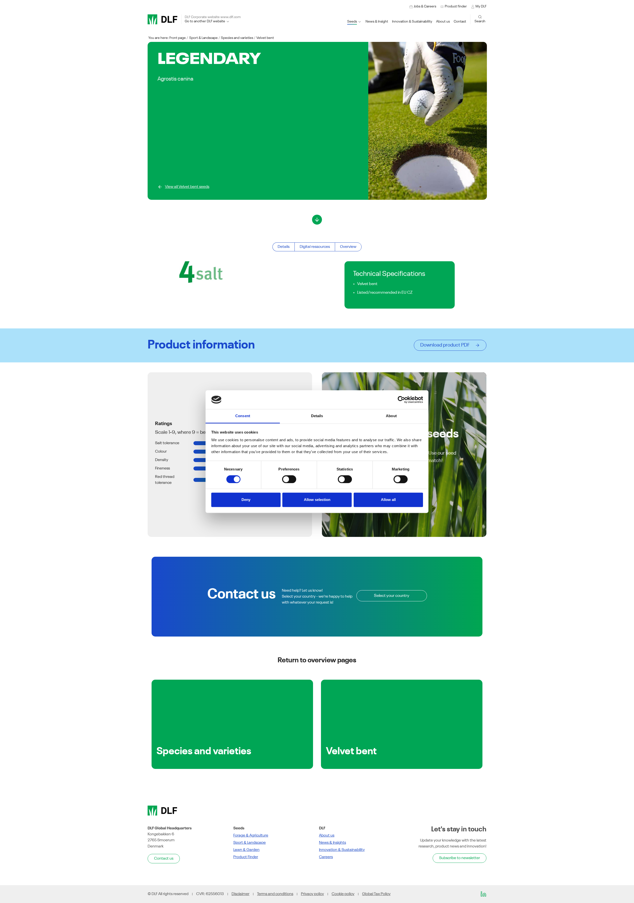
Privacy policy (312, 894)
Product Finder (245, 857)
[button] (412, 21)
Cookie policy (343, 894)
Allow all (388, 500)
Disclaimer (240, 894)
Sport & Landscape (203, 38)
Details (284, 247)
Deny (245, 500)
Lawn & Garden (246, 850)
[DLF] (162, 19)
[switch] (289, 479)
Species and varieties (237, 38)
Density (161, 460)
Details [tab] (317, 416)
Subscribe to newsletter (459, 858)
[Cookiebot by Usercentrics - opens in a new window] (401, 399)
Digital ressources (315, 247)
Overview (348, 247)
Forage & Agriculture (250, 836)
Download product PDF (446, 345)
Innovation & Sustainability (342, 850)
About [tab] (391, 416)
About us (326, 836)
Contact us (163, 859)
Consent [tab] (242, 416)
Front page (177, 38)
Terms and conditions (275, 894)
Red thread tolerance (164, 480)
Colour (161, 452)
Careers (326, 857)
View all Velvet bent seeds (187, 187)
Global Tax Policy (376, 894)
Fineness (162, 468)
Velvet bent (265, 38)
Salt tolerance (167, 443)
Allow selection (317, 500)
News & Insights (332, 843)
